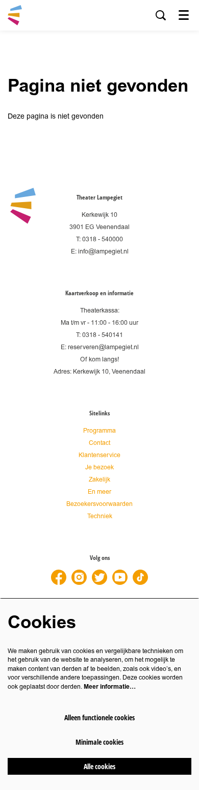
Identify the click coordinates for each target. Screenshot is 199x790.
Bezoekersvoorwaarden (99, 504)
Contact (99, 443)
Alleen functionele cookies (99, 717)
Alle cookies (99, 766)
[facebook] (58, 577)
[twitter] (99, 577)
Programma (99, 431)
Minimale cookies (99, 742)
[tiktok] (140, 577)
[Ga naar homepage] (15, 15)
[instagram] (79, 577)
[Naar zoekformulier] (160, 15)
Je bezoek (99, 467)
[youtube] (120, 577)
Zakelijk (99, 480)
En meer (99, 492)
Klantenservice (99, 455)
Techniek (99, 516)
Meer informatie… (110, 687)
